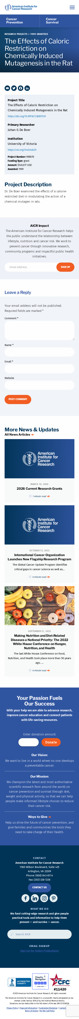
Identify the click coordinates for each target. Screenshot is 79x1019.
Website (9, 378)
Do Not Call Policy (47, 1011)
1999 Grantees (39, 34)
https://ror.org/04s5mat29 (22, 149)
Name (9, 345)
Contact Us (39, 887)
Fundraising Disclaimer (48, 1008)
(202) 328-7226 (42, 879)
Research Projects (16, 34)
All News (17, 434)
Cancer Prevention (14, 20)
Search (11, 935)
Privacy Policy (12, 1008)
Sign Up (65, 267)
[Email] (7, 88)
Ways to (37, 817)
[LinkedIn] (27, 88)
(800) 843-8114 (44, 875)
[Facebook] (20, 88)
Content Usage (65, 1008)
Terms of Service (31, 1011)
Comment (11, 318)
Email (9, 361)
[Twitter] (14, 88)
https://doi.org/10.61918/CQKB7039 (27, 116)
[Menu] (72, 7)
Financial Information (28, 1008)
